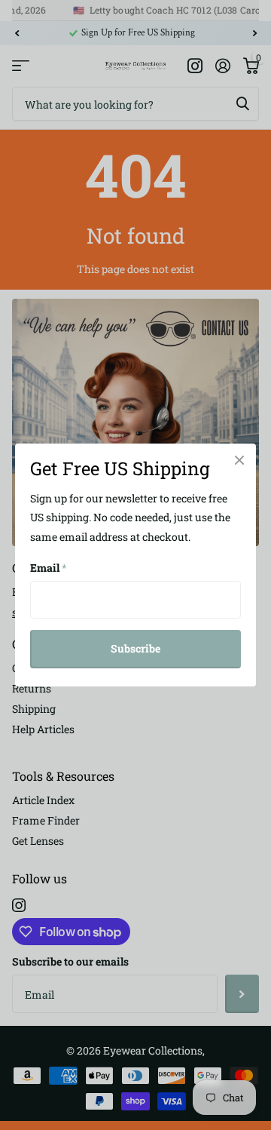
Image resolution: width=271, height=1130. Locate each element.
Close (239, 460)
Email (48, 567)
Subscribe (135, 648)
